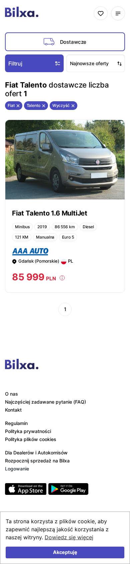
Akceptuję (65, 552)
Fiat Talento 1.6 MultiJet (49, 213)
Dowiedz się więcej (69, 537)
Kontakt (13, 410)
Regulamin (16, 423)
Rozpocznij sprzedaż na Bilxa (37, 460)
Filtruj (15, 63)
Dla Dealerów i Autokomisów (36, 452)
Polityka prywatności (28, 431)
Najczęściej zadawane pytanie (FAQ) (45, 402)
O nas (11, 394)
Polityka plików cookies (30, 439)
